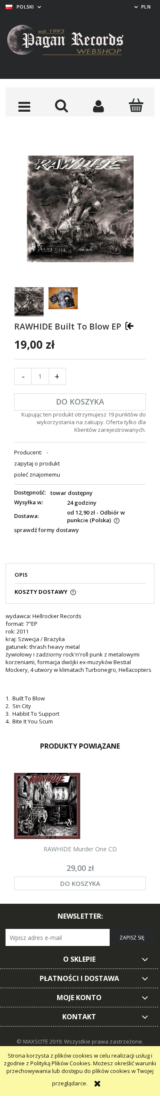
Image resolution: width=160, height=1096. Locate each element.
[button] (24, 106)
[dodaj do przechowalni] (129, 325)
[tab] (80, 577)
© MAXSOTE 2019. (40, 1041)
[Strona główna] (72, 41)
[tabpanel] (80, 668)
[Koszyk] (135, 105)
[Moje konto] (98, 106)
